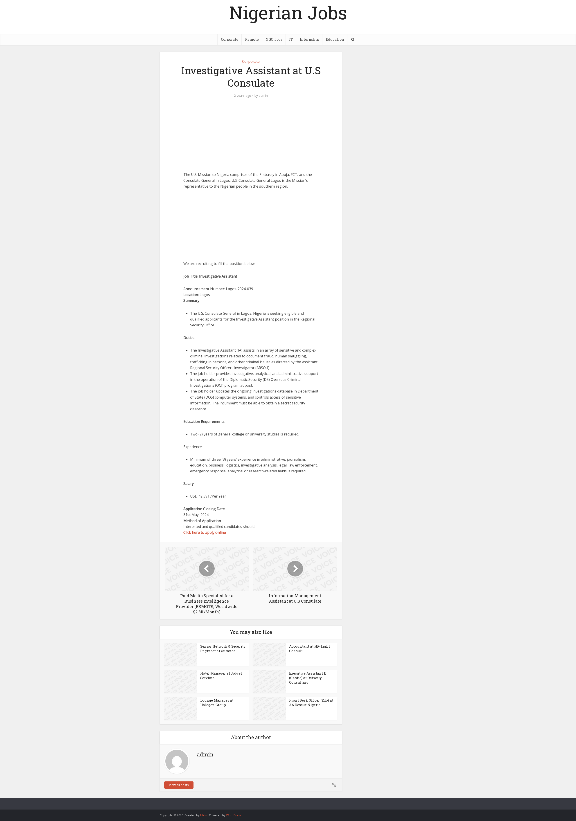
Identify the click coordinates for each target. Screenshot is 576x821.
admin (263, 96)
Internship (309, 39)
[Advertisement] (250, 138)
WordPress (233, 815)
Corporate (229, 39)
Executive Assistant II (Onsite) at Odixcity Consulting (307, 678)
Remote (252, 39)
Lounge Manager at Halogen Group (216, 702)
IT (291, 39)
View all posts (179, 785)
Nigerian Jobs (288, 12)
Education (335, 39)
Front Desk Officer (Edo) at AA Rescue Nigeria (311, 702)
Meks (204, 815)
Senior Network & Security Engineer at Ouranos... (222, 648)
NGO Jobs (274, 39)
